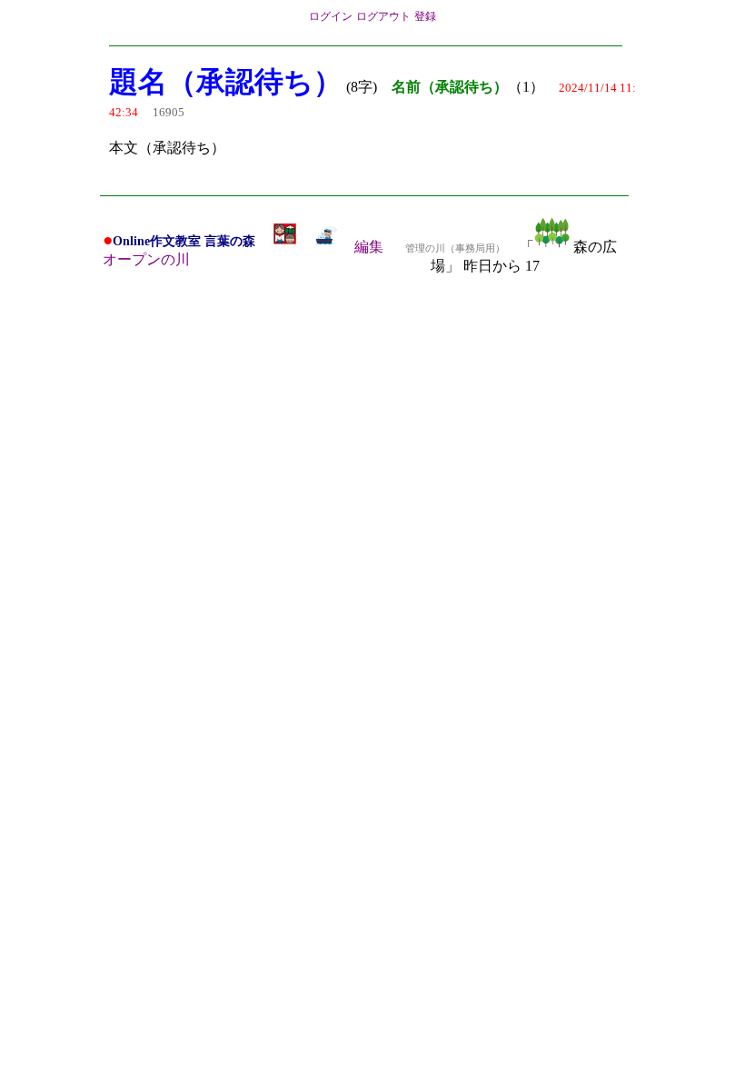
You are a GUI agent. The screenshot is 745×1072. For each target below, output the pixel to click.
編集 (368, 246)
